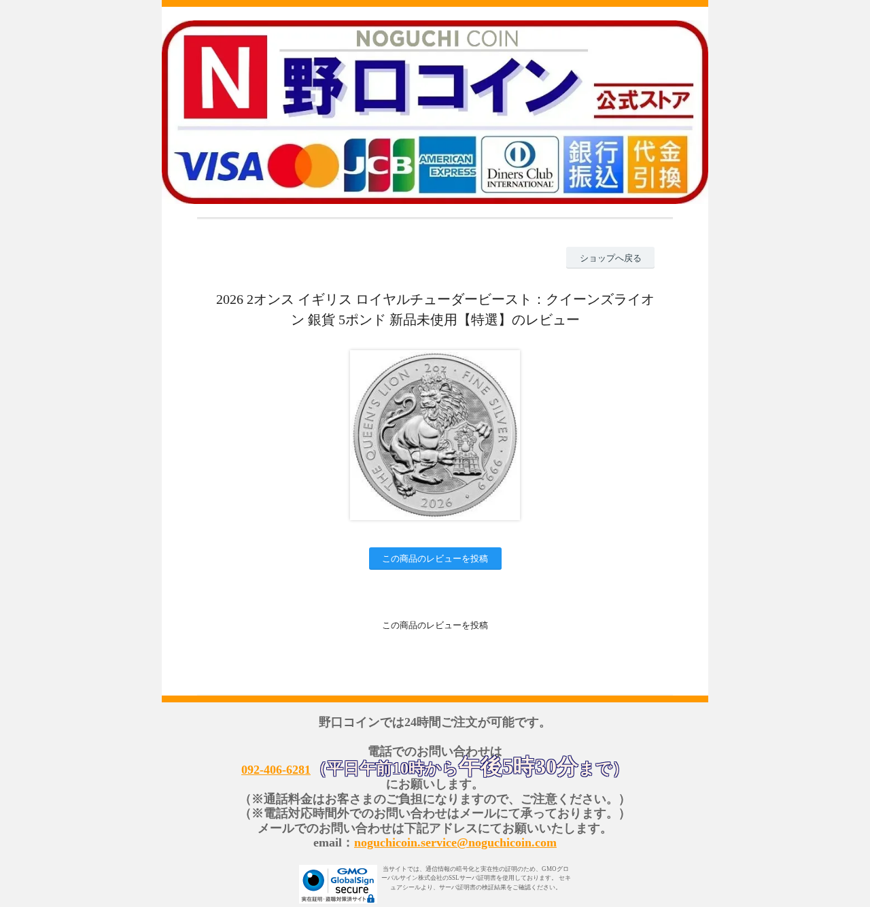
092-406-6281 (276, 769)
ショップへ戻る (611, 258)
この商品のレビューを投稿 (435, 558)
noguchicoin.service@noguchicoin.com (455, 842)
